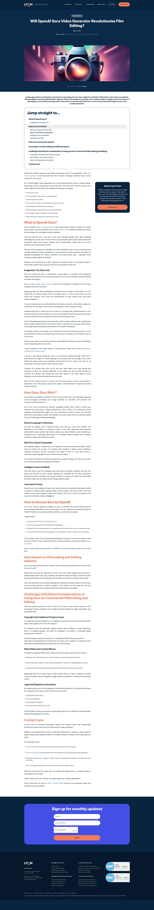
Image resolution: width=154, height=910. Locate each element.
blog (87, 541)
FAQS (68, 893)
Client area (48, 893)
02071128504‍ (35, 876)
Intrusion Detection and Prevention (87, 883)
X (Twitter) (28, 544)
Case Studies (90, 4)
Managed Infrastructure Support (59, 872)
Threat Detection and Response (87, 885)
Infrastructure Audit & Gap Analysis (87, 866)
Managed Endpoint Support (58, 870)
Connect (112, 4)
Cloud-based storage (34, 747)
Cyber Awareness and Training (86, 879)
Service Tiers (54, 866)
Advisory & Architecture (84, 872)
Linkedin (74, 893)
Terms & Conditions (59, 893)
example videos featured (44, 284)
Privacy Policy (28, 893)
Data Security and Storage (58, 881)
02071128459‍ (38, 878)
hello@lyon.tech (32, 879)
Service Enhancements (57, 868)
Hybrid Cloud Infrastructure (58, 879)
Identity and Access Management (87, 881)
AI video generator (47, 227)
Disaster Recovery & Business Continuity (89, 868)
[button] (68, 4)
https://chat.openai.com (47, 521)
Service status (39, 893)
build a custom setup (55, 783)
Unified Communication (57, 885)
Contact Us (124, 4)
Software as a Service (57, 883)
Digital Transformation (84, 870)
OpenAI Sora (63, 230)
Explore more (112, 207)
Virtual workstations (33, 753)
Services (67, 4)
